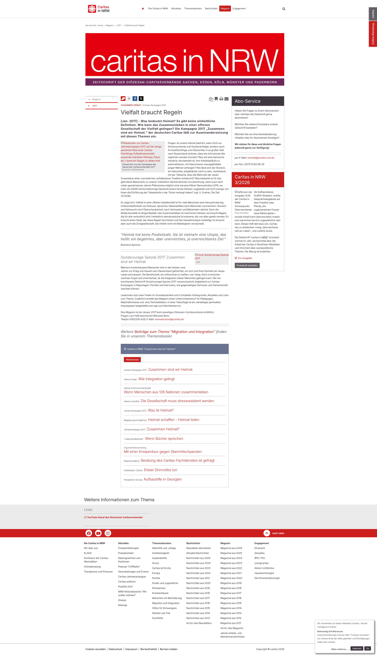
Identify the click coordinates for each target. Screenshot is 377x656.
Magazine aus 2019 (231, 583)
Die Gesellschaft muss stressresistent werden (177, 401)
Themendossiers (193, 8)
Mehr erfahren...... (340, 649)
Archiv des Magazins (231, 628)
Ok (367, 648)
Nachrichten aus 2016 (198, 603)
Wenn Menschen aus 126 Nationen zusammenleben (166, 392)
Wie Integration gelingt (156, 379)
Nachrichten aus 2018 (198, 593)
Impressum (131, 649)
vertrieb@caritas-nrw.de (260, 157)
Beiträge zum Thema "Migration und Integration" (175, 332)
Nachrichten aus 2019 (198, 588)
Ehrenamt (259, 548)
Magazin (225, 8)
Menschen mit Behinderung (167, 598)
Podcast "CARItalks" (129, 566)
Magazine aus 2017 (230, 593)
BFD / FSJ (259, 558)
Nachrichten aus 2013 (198, 618)
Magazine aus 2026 (231, 548)
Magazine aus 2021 (231, 573)
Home (144, 8)
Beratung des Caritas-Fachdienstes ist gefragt (178, 460)
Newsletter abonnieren (198, 548)
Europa (156, 573)
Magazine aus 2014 (231, 608)
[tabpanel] (184, 59)
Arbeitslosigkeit (160, 553)
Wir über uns (91, 548)
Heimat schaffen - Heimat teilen (173, 420)
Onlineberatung (92, 566)
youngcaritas (261, 563)
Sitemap (122, 605)
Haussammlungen (264, 573)
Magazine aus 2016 (231, 598)
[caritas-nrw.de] (110, 8)
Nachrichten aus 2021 (198, 578)
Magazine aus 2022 (231, 568)
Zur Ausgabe (245, 258)
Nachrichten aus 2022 (198, 573)
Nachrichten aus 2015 (198, 608)
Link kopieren (211, 98)
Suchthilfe (157, 618)
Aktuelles (176, 8)
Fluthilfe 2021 (125, 586)
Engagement (239, 8)
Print (221, 98)
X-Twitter (141, 98)
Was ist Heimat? (161, 410)
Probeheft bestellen (247, 265)
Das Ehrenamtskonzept (267, 578)
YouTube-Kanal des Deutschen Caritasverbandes (115, 517)
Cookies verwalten (95, 649)
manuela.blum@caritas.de (169, 319)
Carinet (123, 98)
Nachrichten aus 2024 (198, 563)
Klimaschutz (159, 588)
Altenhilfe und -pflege (164, 548)
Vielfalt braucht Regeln (134, 25)
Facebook (135, 98)
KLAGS (88, 553)
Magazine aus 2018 (231, 588)
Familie (156, 578)
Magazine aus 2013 (231, 613)
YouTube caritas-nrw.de (98, 533)
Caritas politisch (127, 581)
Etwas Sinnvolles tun (160, 470)
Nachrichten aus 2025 (198, 558)
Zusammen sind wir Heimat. (170, 369)
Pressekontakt (126, 553)
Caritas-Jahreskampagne (132, 576)
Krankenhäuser (160, 593)
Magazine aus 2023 (231, 563)
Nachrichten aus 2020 (198, 583)
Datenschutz (115, 649)
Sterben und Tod (161, 613)
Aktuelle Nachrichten (197, 553)
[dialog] (344, 636)
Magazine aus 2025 (231, 553)
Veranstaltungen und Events (133, 571)
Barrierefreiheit (148, 649)
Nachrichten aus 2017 (198, 598)
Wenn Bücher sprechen (164, 438)
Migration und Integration (165, 603)
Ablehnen (356, 648)
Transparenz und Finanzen (98, 571)
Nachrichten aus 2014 (198, 613)
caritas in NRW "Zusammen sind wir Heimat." (151, 348)
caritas (372, 14)
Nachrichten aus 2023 (198, 568)
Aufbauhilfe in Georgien (163, 479)
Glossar (122, 600)
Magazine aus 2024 (231, 558)
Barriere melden (168, 649)
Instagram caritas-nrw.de (108, 533)
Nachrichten (211, 8)
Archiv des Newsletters (198, 623)
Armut (155, 563)
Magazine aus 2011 (230, 623)
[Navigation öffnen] (88, 106)
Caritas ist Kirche (161, 568)
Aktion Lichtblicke (264, 568)
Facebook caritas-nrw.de (88, 533)
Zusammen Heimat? (163, 429)
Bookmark (216, 98)
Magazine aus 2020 (231, 578)
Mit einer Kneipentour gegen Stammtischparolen (163, 451)
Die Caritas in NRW (158, 8)
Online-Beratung (372, 34)
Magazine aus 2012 (231, 618)
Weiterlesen (132, 359)
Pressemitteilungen (128, 548)
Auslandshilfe (159, 558)
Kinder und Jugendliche (165, 583)
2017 (119, 25)
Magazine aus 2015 (230, 603)
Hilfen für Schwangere (164, 608)
